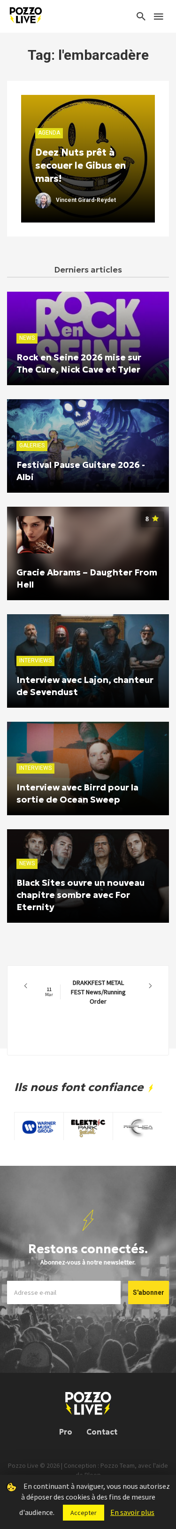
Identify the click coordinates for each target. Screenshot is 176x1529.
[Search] (141, 16)
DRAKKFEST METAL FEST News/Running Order (85, 991)
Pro (65, 1431)
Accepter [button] (83, 1512)
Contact (101, 1431)
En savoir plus (132, 1512)
